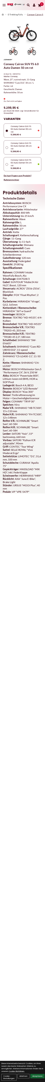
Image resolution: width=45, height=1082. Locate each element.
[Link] (4, 5)
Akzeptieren (37, 1076)
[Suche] (28, 5)
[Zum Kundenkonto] (34, 5)
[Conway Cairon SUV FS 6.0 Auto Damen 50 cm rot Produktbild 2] (31, 51)
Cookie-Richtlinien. (17, 1071)
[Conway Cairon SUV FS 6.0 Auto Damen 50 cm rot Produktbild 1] (13, 51)
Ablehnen (23, 1076)
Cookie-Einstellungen (9, 1077)
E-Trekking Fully (15, 14)
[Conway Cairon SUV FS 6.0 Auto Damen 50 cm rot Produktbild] (22, 33)
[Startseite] (3, 14)
